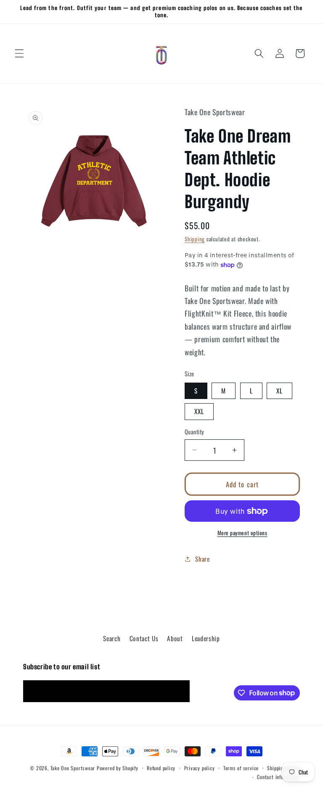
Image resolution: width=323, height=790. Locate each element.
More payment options (242, 533)
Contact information (278, 776)
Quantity (194, 432)
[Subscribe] (179, 691)
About (175, 638)
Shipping (195, 239)
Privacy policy (199, 768)
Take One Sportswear (72, 768)
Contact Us (144, 638)
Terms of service (241, 768)
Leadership (206, 638)
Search (111, 638)
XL (279, 390)
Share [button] (202, 558)
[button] (19, 53)
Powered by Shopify (117, 768)
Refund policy (161, 768)
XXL (199, 411)
